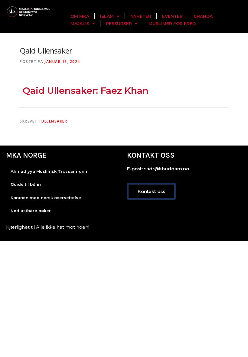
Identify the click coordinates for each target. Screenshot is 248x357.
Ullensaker (54, 121)
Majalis (79, 23)
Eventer (172, 16)
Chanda (203, 16)
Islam (107, 16)
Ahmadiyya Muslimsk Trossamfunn (49, 171)
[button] (109, 16)
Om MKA (79, 16)
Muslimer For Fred (172, 23)
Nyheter (140, 16)
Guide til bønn (26, 184)
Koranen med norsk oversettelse (46, 197)
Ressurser (119, 23)
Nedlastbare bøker (31, 210)
